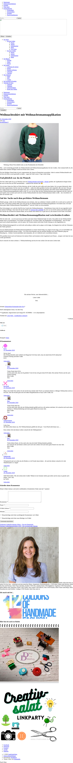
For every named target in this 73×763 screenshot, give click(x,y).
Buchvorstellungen (12, 15)
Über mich (7, 7)
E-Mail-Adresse (5, 508)
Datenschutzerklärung (10, 4)
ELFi (5, 348)
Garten (9, 79)
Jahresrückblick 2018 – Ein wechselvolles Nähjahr (19, 526)
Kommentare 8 (4, 122)
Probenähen (10, 10)
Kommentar (4, 502)
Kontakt (6, 5)
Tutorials (9, 84)
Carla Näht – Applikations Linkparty (17, 315)
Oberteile (9, 71)
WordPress (14, 757)
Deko (8, 76)
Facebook (6, 745)
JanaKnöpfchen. (12, 754)
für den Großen (11, 51)
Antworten (7, 361)
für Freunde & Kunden (10, 81)
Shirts (12, 47)
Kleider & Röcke (12, 70)
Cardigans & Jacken (12, 67)
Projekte (9, 13)
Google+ (6, 748)
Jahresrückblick (11, 87)
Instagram (6, 746)
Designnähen (11, 12)
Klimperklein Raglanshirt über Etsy (14, 306)
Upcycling (14, 49)
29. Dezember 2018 (9, 458)
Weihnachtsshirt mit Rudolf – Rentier (38, 181)
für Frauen (6, 65)
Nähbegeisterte (8, 420)
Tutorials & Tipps (8, 83)
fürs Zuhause (7, 75)
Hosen (12, 43)
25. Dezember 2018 (5, 119)
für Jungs (6, 39)
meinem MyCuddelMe (37, 210)
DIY (8, 78)
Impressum (7, 2)
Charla (5, 471)
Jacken (13, 44)
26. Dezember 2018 (12, 402)
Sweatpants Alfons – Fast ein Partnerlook (16, 524)
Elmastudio (17, 759)
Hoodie (9, 60)
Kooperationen (8, 8)
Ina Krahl (6, 386)
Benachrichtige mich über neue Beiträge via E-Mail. (16, 518)
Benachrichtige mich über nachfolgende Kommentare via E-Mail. (20, 515)
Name (2, 505)
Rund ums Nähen (12, 89)
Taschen (9, 73)
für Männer (7, 59)
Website (2, 511)
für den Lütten (11, 41)
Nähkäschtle (7, 456)
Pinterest (6, 751)
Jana (3, 120)
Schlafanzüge (14, 46)
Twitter (6, 749)
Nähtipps (9, 86)
